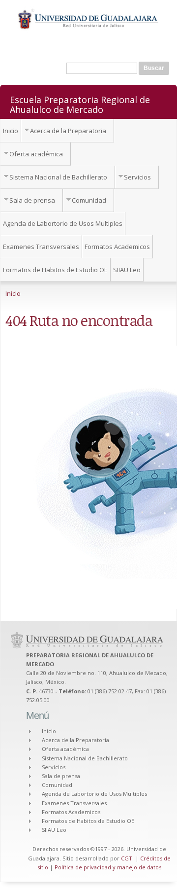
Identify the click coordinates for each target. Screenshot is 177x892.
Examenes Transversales (41, 246)
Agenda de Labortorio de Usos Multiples (62, 223)
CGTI (127, 858)
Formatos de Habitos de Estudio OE (55, 269)
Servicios (137, 177)
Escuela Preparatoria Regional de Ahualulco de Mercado (80, 104)
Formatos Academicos (117, 246)
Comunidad (89, 200)
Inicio (10, 130)
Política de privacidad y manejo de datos (108, 867)
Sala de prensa (32, 200)
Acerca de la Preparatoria (68, 130)
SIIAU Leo (127, 269)
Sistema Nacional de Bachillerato (58, 177)
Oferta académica (36, 153)
